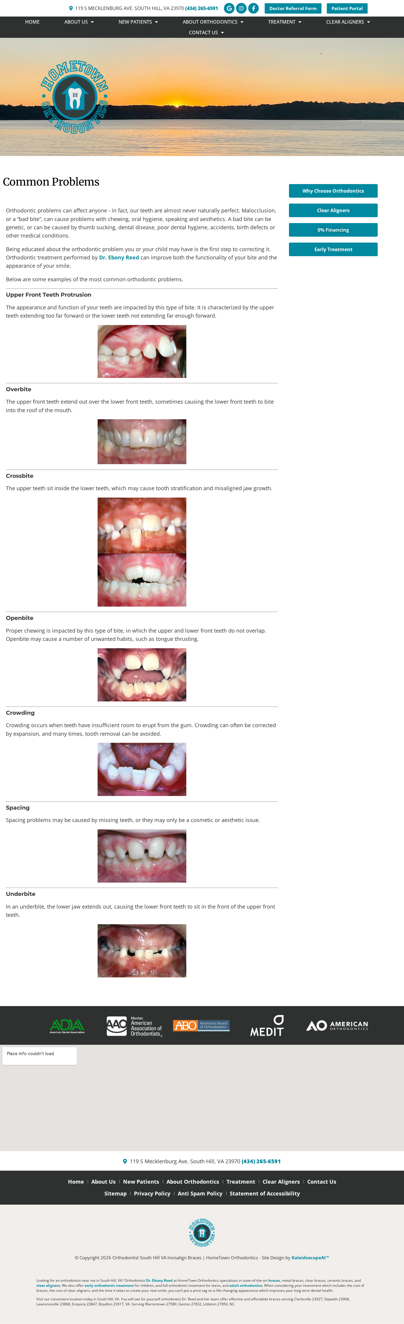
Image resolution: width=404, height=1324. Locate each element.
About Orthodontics (193, 1182)
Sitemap (115, 1193)
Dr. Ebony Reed (119, 257)
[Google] (229, 8)
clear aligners (48, 1285)
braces (274, 1280)
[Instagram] (241, 8)
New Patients (141, 1182)
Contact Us (321, 1182)
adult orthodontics (246, 1285)
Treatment (241, 1182)
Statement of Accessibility (265, 1193)
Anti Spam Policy (200, 1193)
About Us (103, 1182)
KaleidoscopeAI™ (310, 1257)
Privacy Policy (152, 1193)
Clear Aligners (281, 1182)
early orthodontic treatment (109, 1285)
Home (32, 22)
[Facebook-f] (253, 8)
